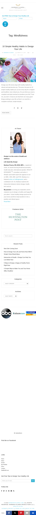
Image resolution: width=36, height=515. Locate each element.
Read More (7, 201)
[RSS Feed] (14, 491)
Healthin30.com (5, 470)
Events (3, 462)
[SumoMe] (33, 513)
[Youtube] (11, 491)
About (2, 460)
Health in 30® (18, 506)
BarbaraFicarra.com (16, 502)
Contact (3, 468)
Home (2, 458)
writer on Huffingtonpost (16, 179)
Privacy (11, 508)
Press (2, 466)
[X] (15, 513)
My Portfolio (4, 464)
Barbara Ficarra (9, 52)
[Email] (27, 513)
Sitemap (4, 508)
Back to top (30, 508)
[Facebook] (1, 491)
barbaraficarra (18, 433)
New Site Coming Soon (11, 248)
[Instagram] (6, 491)
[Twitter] (4, 491)
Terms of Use (20, 508)
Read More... (6, 112)
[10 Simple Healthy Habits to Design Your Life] (18, 70)
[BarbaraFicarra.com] (18, 6)
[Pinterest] (9, 491)
